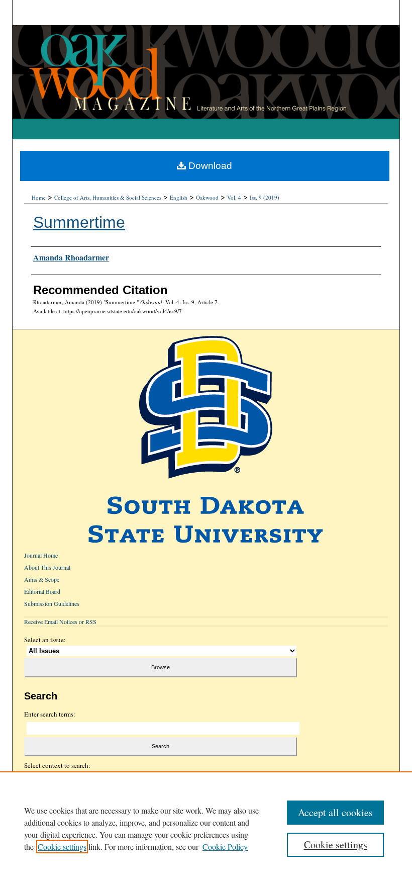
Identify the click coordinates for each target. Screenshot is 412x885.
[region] (206, 828)
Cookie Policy (225, 846)
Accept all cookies (335, 812)
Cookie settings (62, 846)
